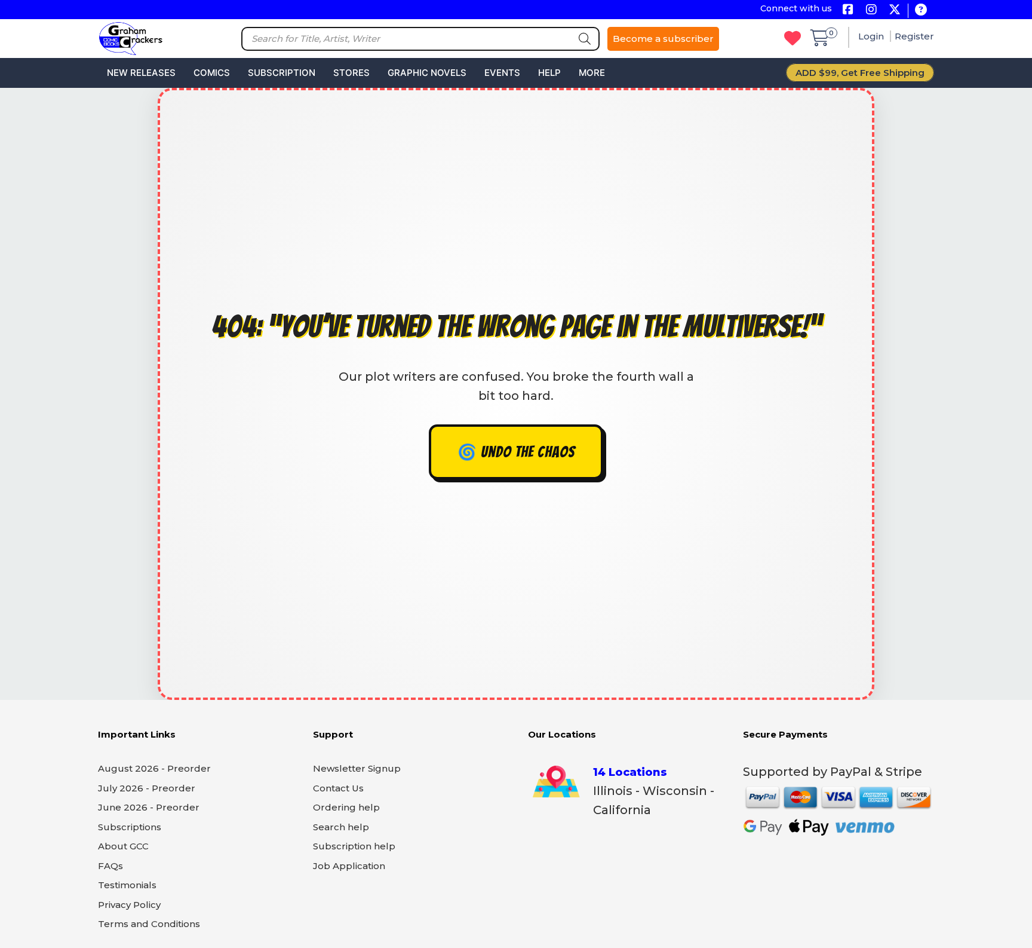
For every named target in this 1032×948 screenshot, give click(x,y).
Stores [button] (351, 72)
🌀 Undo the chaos (516, 452)
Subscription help (354, 846)
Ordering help (346, 807)
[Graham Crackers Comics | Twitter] (894, 10)
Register (914, 36)
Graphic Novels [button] (427, 72)
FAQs (110, 865)
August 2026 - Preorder (154, 768)
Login (872, 36)
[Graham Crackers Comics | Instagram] (871, 10)
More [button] (592, 72)
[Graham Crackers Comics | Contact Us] (920, 10)
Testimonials (127, 885)
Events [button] (502, 72)
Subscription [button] (281, 72)
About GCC (123, 846)
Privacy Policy (129, 904)
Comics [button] (212, 72)
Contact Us (338, 788)
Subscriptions (129, 827)
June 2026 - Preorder (148, 807)
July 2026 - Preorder (146, 788)
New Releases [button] (141, 72)
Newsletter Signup (357, 768)
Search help (341, 827)
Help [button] (549, 72)
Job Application (349, 865)
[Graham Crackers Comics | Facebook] (847, 10)
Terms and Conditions (149, 923)
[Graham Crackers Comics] (131, 37)
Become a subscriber (663, 38)
